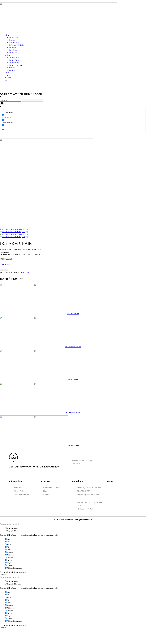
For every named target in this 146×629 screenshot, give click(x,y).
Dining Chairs (24, 272)
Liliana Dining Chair (73, 346)
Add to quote (6, 264)
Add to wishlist (6, 259)
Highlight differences (14, 531)
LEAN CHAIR (73, 379)
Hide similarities (12, 528)
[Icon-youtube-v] (108, 494)
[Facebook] (108, 487)
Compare (4, 270)
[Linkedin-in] (122, 487)
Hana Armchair (73, 412)
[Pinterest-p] (129, 487)
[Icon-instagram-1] (115, 487)
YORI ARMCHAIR (73, 314)
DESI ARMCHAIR (73, 445)
